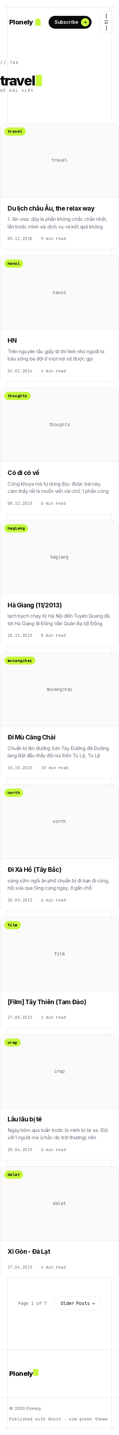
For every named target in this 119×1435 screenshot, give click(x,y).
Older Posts (78, 1303)
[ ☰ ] (106, 22)
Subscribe (66, 22)
